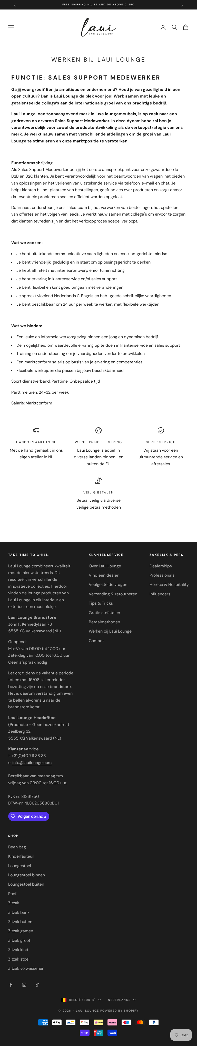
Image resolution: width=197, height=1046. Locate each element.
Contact (96, 640)
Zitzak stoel (18, 959)
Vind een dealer (104, 575)
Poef (12, 893)
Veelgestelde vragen (108, 584)
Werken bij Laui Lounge (110, 631)
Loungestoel (19, 865)
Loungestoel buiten (26, 884)
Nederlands (119, 1000)
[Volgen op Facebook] (10, 984)
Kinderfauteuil (21, 856)
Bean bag (17, 847)
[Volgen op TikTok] (37, 984)
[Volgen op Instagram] (24, 984)
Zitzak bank (18, 912)
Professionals (162, 575)
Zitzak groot (19, 940)
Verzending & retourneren (113, 594)
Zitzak (13, 903)
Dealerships (161, 566)
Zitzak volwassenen (26, 968)
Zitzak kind (18, 949)
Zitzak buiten (20, 921)
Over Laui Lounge (105, 566)
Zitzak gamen (20, 931)
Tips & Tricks (101, 603)
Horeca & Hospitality (169, 584)
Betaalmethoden (104, 622)
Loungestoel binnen (26, 875)
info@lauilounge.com (32, 762)
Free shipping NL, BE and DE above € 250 (98, 4)
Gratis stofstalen (104, 612)
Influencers (160, 594)
